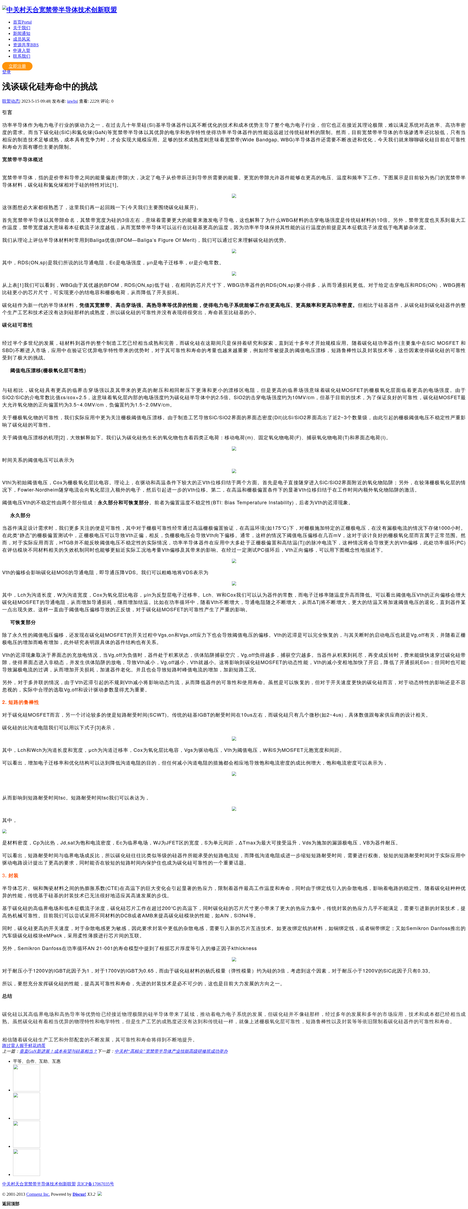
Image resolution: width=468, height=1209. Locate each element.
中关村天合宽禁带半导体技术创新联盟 (39, 1184)
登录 (6, 72)
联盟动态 (11, 101)
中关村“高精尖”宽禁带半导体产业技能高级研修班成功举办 (171, 1051)
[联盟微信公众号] (26, 1118)
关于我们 (21, 27)
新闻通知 (21, 33)
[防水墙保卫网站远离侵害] (100, 1194)
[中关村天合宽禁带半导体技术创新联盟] (59, 9)
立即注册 (17, 66)
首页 (22, 22)
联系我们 (21, 56)
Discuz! (79, 1194)
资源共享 (26, 45)
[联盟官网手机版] (26, 1146)
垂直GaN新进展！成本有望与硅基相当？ (58, 1051)
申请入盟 (21, 50)
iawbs (72, 101)
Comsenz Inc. (38, 1194)
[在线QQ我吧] (26, 1090)
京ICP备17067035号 (95, 1184)
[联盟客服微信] (26, 1174)
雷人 (15, 1045)
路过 (6, 1045)
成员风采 (21, 39)
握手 (24, 1045)
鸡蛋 (41, 1045)
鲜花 (32, 1045)
